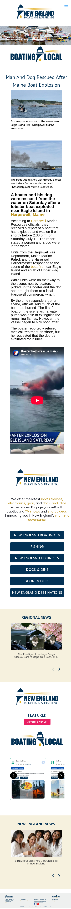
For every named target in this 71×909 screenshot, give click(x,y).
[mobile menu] (66, 7)
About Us (20, 900)
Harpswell (38, 221)
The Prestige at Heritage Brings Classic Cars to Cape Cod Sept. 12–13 (36, 655)
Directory (26, 901)
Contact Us (6, 902)
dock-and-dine (54, 503)
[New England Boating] (35, 12)
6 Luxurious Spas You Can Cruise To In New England (36, 862)
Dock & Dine (20, 903)
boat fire (37, 267)
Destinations (20, 901)
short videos (57, 511)
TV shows (32, 511)
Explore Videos (27, 900)
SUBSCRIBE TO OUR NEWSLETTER (40, 899)
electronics (16, 503)
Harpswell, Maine (27, 214)
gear (30, 503)
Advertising (53, 900)
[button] (53, 669)
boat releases (51, 499)
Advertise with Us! (37, 721)
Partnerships (53, 901)
